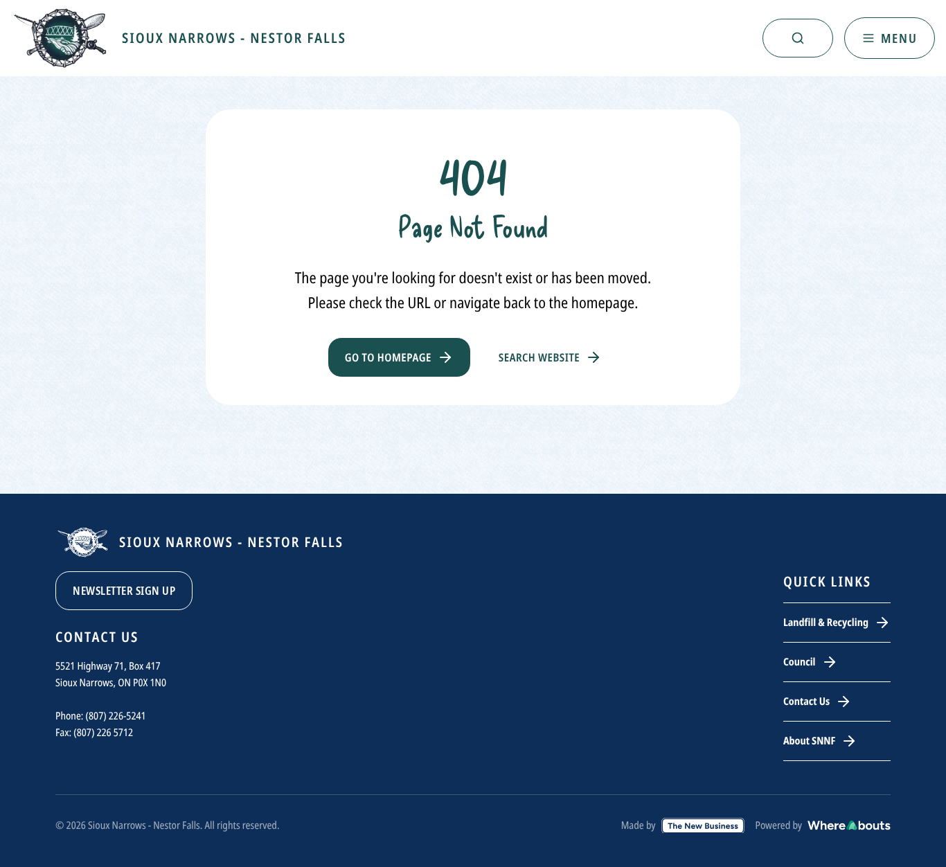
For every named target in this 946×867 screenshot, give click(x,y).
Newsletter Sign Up (124, 590)
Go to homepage (388, 357)
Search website (539, 357)
